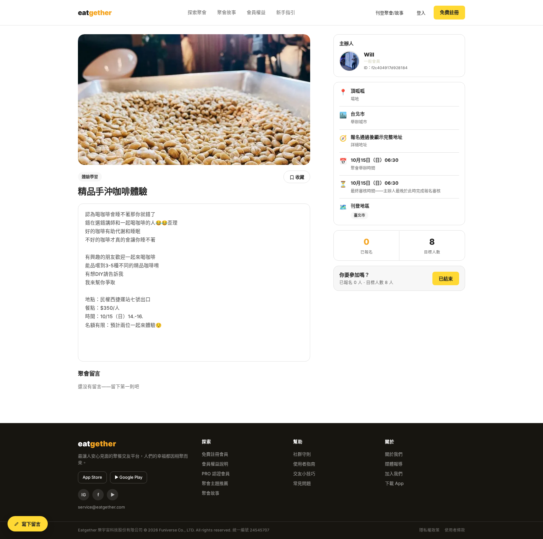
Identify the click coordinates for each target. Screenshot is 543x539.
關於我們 (394, 454)
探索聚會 (197, 12)
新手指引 (285, 12)
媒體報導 (394, 463)
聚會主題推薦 (215, 483)
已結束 (446, 279)
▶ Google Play (128, 477)
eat (95, 12)
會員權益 (256, 12)
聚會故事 (226, 12)
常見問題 (302, 483)
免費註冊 (449, 12)
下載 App (394, 483)
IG (83, 494)
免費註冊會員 (215, 454)
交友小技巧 (304, 473)
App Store (92, 477)
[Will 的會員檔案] (349, 61)
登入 (421, 12)
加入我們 (394, 473)
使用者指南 (304, 463)
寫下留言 (31, 524)
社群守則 (302, 454)
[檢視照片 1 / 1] (194, 99)
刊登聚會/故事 (389, 12)
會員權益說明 (215, 463)
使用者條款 (455, 530)
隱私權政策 (429, 530)
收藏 (299, 177)
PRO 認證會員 (216, 473)
